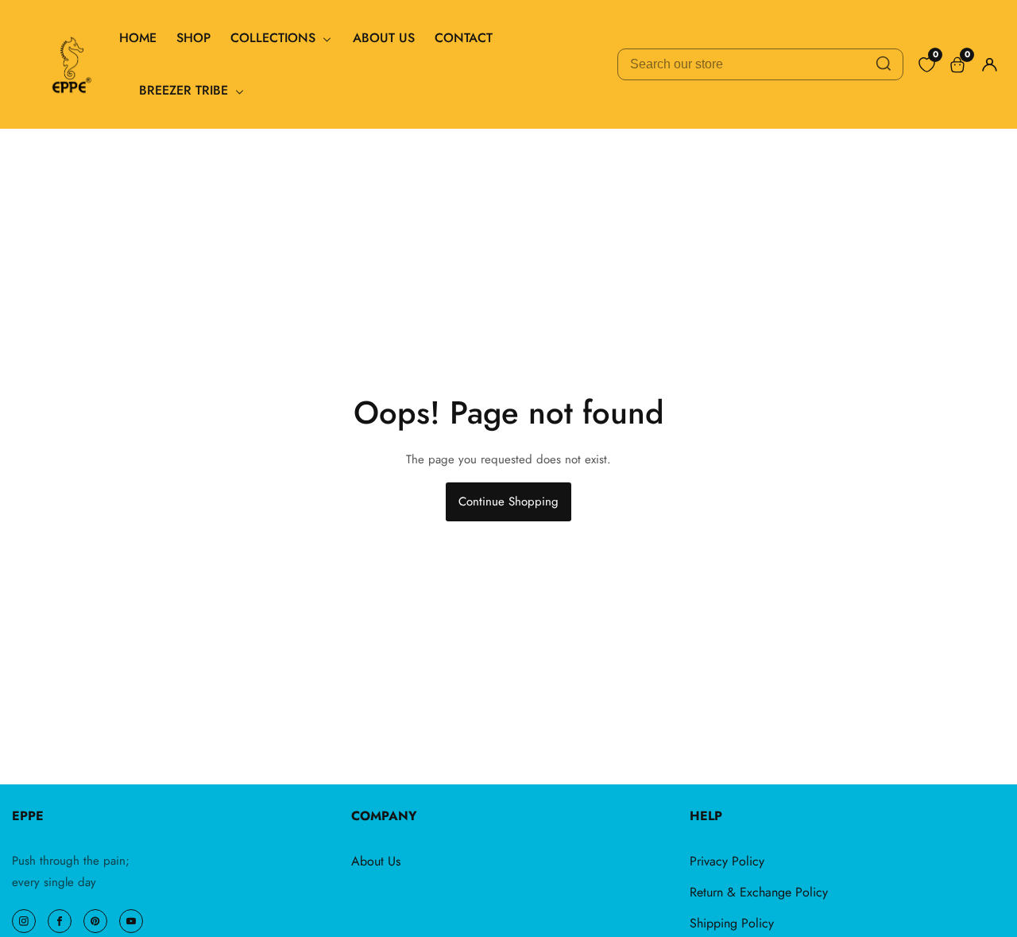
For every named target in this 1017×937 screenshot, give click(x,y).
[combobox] (760, 64)
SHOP (193, 38)
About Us (375, 861)
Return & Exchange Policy (759, 892)
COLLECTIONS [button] (274, 38)
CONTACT (464, 38)
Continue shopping (508, 501)
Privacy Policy (727, 861)
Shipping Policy (732, 923)
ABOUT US (384, 38)
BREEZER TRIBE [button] (185, 90)
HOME (138, 38)
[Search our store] (883, 64)
